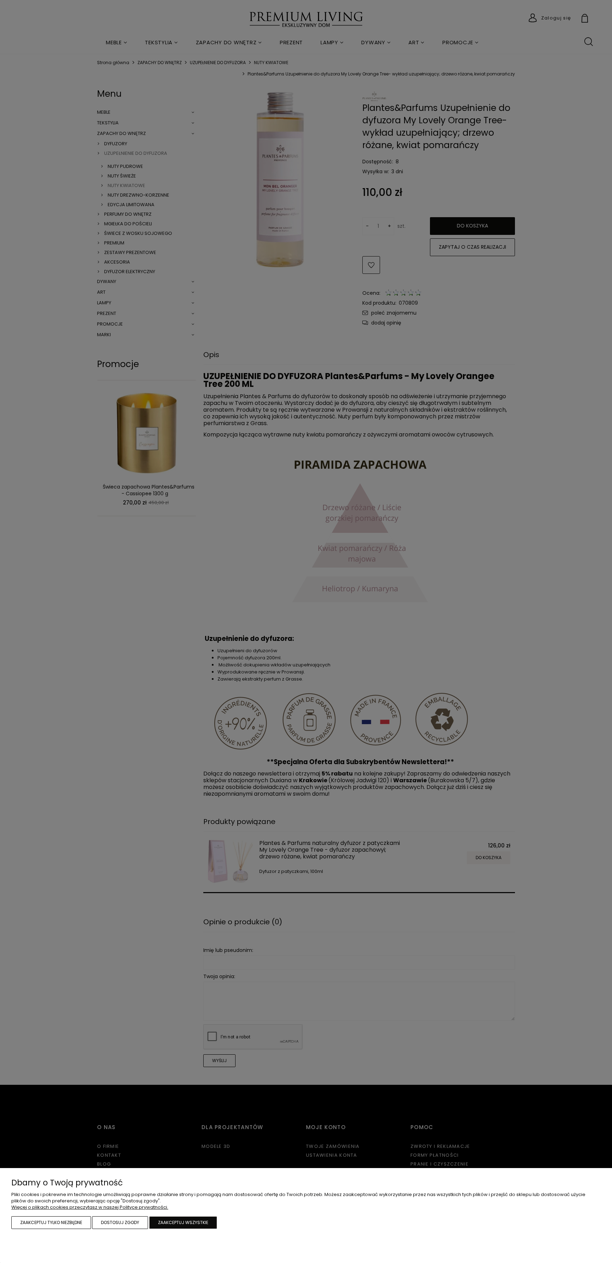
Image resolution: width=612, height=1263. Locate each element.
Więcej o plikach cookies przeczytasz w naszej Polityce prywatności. (89, 1207)
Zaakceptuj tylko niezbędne (51, 1222)
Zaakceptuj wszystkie (183, 1222)
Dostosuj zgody (120, 1222)
